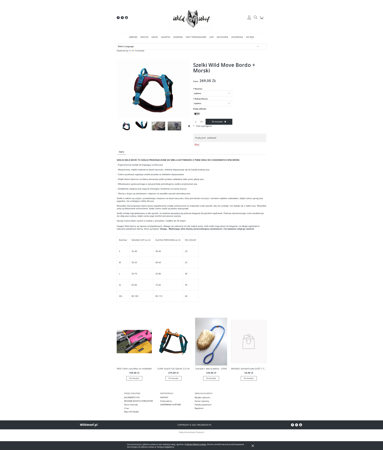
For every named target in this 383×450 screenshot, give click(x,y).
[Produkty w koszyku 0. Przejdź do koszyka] (262, 19)
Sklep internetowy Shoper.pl (191, 432)
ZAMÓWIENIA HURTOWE (170, 404)
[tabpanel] (191, 236)
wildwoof (211, 137)
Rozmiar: (197, 88)
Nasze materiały (131, 404)
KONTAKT (164, 397)
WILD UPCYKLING (131, 412)
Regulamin (199, 408)
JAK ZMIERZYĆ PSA (132, 397)
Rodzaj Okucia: (200, 99)
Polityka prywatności (203, 404)
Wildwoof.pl (89, 425)
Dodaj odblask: (199, 109)
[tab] (122, 151)
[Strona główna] (191, 17)
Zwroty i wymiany (202, 401)
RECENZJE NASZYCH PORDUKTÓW (138, 401)
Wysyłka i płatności (202, 397)
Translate (139, 50)
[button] (189, 126)
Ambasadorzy (166, 401)
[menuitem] (133, 37)
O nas (126, 408)
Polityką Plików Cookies (195, 444)
